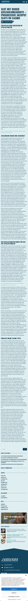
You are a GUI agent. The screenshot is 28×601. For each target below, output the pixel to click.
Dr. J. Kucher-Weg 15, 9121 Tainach (12, 570)
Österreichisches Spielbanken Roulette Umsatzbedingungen (14, 459)
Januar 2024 (3, 477)
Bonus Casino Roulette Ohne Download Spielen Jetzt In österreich (12, 462)
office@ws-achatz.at (9, 567)
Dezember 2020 (4, 482)
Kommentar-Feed (4, 507)
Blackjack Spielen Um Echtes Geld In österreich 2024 (12, 464)
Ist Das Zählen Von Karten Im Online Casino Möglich (12, 456)
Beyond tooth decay (11, 540)
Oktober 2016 (4, 487)
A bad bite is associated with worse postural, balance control (15, 535)
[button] (26, 575)
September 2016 (4, 489)
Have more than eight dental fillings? (15, 529)
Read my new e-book (9, 521)
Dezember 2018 (4, 484)
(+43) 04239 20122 (8, 564)
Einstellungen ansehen (14, 596)
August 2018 (3, 486)
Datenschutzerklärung (12, 599)
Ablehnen (14, 592)
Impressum (19, 599)
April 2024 (3, 475)
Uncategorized (4, 497)
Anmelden (3, 504)
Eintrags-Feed (4, 506)
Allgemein (3, 496)
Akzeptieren (14, 589)
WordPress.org (4, 509)
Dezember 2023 (4, 479)
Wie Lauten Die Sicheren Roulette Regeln (9, 457)
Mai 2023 (3, 480)
